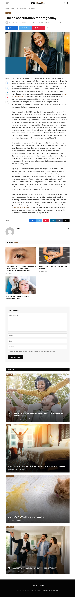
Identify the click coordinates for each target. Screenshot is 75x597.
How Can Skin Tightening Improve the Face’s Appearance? (18, 297)
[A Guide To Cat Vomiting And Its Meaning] (38, 499)
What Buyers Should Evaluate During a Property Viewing (32, 568)
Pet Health (9, 475)
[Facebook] (7, 83)
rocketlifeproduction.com (50, 590)
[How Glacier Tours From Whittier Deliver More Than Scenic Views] (38, 448)
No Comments (50, 22)
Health (8, 13)
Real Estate (10, 526)
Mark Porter (11, 520)
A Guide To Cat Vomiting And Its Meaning (26, 517)
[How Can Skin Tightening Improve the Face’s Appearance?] (20, 285)
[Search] (68, 3)
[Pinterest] (7, 97)
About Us (43, 586)
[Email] (7, 102)
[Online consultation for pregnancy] (37, 53)
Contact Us (33, 586)
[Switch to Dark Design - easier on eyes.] (64, 3)
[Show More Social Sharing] (47, 28)
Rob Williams (11, 571)
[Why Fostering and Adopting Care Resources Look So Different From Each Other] (38, 398)
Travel (8, 425)
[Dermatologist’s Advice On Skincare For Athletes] (54, 255)
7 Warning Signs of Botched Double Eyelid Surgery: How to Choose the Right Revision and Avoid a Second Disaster (20, 268)
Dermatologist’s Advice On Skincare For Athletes (53, 267)
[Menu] (7, 3)
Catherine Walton (12, 419)
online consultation (21, 207)
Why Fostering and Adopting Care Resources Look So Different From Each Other (36, 414)
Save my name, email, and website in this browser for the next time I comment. (32, 351)
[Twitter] (7, 88)
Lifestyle (9, 374)
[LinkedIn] (7, 92)
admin (12, 22)
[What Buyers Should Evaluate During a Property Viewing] (38, 550)
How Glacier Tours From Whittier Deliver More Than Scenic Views (36, 466)
